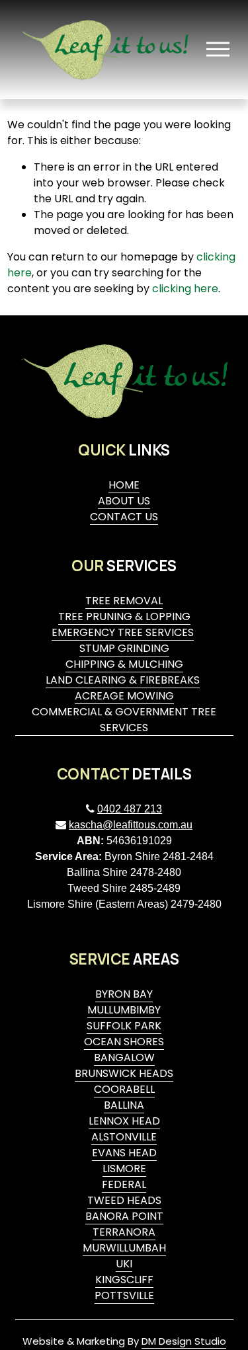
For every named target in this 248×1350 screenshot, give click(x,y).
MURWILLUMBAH (124, 1247)
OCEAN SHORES (124, 1041)
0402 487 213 (129, 808)
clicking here (185, 288)
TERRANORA (124, 1232)
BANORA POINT (124, 1216)
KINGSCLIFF (124, 1279)
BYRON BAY (124, 994)
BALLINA (124, 1105)
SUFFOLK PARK (124, 1025)
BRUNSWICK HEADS (124, 1073)
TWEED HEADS (124, 1200)
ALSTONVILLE (124, 1136)
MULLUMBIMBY (124, 1009)
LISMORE (124, 1168)
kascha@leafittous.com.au (130, 824)
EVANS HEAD (124, 1152)
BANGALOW (124, 1057)
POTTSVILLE (124, 1295)
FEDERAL (124, 1184)
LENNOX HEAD (124, 1121)
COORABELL (124, 1089)
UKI (124, 1263)
